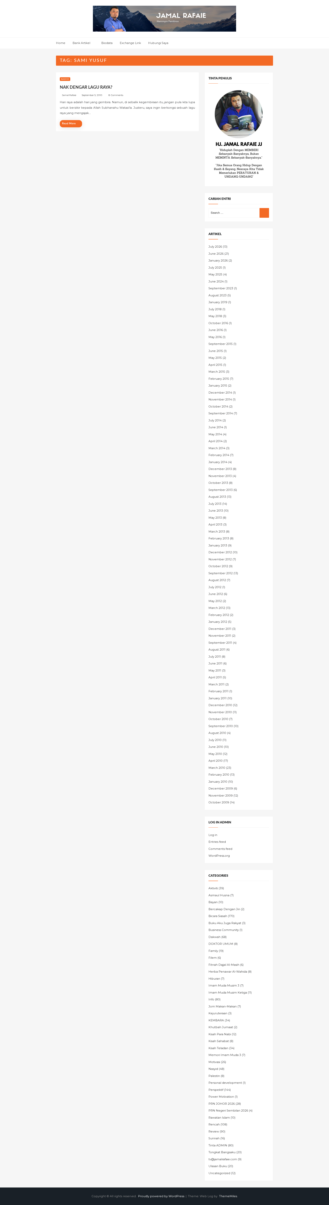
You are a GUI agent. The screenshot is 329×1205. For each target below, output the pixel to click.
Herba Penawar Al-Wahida (227, 971)
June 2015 (215, 351)
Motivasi (214, 1062)
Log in (212, 835)
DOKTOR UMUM (220, 944)
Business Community (223, 930)
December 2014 (220, 392)
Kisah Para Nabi (219, 1034)
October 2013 (218, 483)
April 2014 (215, 441)
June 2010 (215, 747)
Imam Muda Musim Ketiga (227, 992)
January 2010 (217, 781)
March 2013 (216, 531)
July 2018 (215, 309)
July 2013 (214, 504)
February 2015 (218, 378)
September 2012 (220, 573)
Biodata (107, 43)
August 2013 (217, 496)
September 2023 (220, 288)
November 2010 (220, 712)
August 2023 (217, 295)
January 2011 (217, 698)
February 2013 (218, 538)
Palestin (214, 1076)
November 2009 (220, 795)
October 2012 (218, 566)
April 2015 (215, 365)
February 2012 (218, 615)
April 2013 (215, 524)
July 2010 (215, 740)
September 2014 (220, 413)
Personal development (225, 1083)
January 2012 (217, 622)
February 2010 (218, 774)
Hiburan (214, 978)
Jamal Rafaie (69, 95)
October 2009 (218, 802)
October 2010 (218, 719)
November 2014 (220, 399)
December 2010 (220, 705)
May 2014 (215, 434)
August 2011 (216, 649)
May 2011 (214, 670)
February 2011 (218, 691)
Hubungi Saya (158, 43)
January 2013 (217, 545)
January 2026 (218, 260)
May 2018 (215, 316)
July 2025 (215, 267)
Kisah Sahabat (218, 1041)
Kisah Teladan (218, 1048)
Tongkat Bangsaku (222, 1152)
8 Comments (116, 95)
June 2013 (215, 510)
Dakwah (214, 937)
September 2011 (220, 642)
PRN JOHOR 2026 (221, 1103)
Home (60, 43)
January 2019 (217, 302)
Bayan (213, 902)
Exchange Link (130, 43)
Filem (212, 957)
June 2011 (215, 663)
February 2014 (218, 455)
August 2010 (217, 733)
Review (213, 1131)
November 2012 (220, 559)
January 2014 (217, 462)
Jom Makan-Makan (222, 1006)
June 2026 (216, 253)
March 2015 (216, 371)
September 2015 (220, 344)
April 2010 (215, 760)
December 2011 (219, 629)
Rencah (214, 1124)
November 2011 (219, 635)
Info (211, 999)
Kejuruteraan (217, 1013)
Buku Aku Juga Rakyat (224, 923)
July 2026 (215, 246)
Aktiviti (213, 888)
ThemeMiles (228, 1196)
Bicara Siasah (217, 916)
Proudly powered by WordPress (161, 1196)
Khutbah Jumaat (220, 1027)
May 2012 (215, 601)
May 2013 (215, 517)
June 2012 (215, 594)
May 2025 (215, 274)
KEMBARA (216, 1020)
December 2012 (220, 552)
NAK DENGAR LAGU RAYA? (86, 87)
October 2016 (218, 323)
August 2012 (217, 580)
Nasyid (65, 79)
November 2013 (220, 476)
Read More (69, 123)
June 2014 (215, 427)
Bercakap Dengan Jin (224, 909)
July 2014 (215, 420)
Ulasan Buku (217, 1166)
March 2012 (216, 608)
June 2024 (216, 281)
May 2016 (215, 337)
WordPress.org (219, 855)
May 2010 (215, 754)
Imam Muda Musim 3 (223, 985)
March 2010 (216, 768)
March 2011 (216, 684)
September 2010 (220, 726)
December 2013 (220, 469)
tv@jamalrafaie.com (222, 1159)
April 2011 (215, 677)
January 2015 (217, 385)
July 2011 (214, 656)
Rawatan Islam (219, 1117)
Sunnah (214, 1138)
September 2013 (220, 490)
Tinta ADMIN (217, 1145)
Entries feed (217, 842)
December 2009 (220, 788)
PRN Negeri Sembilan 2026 (228, 1110)
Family (213, 951)
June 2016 (215, 330)
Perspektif (215, 1090)
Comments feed (220, 849)
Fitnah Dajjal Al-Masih (223, 965)
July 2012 (214, 587)
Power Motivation (221, 1096)
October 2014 (218, 406)
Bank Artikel (81, 43)
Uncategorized (219, 1173)
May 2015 (215, 358)
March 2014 (216, 448)
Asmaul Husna (218, 895)
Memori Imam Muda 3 (224, 1055)
